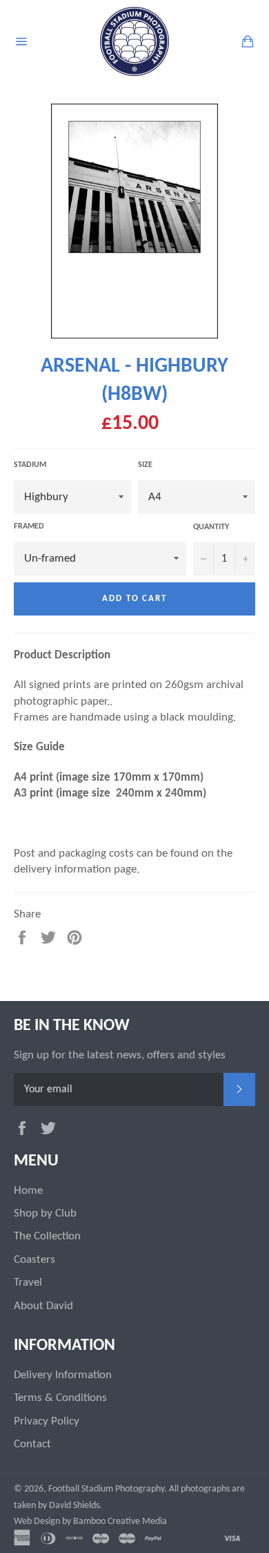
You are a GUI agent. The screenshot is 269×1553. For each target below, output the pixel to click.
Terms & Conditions (60, 1398)
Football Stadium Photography (106, 1489)
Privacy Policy (46, 1421)
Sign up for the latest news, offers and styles (120, 1055)
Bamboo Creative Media (120, 1521)
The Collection (47, 1236)
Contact (32, 1444)
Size (145, 465)
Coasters (34, 1260)
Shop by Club (45, 1213)
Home (28, 1191)
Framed (29, 526)
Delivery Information (63, 1375)
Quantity (211, 527)
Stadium (30, 465)
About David (43, 1306)
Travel (28, 1282)
